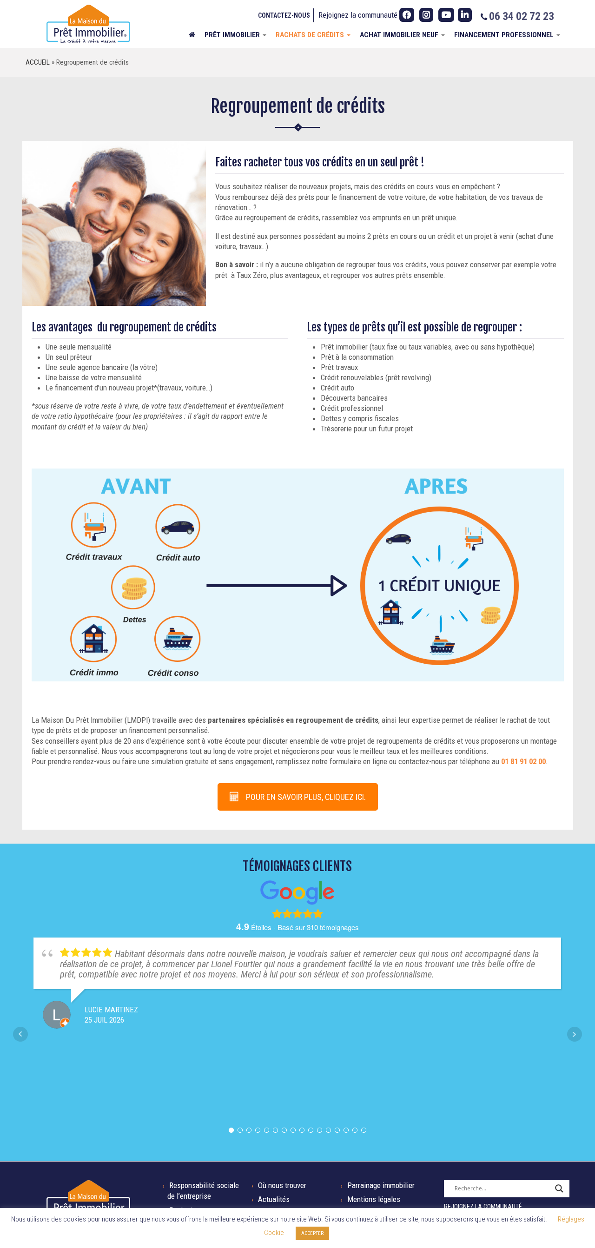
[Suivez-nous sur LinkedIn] (465, 15)
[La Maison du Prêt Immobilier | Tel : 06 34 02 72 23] (88, 24)
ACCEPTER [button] (312, 1233)
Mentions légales (373, 1199)
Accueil (38, 62)
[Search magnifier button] (559, 1188)
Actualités (274, 1199)
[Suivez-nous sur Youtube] (446, 15)
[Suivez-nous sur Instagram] (426, 15)
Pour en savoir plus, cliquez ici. (306, 797)
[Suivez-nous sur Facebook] (406, 15)
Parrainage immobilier (381, 1185)
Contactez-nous (284, 15)
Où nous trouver (282, 1185)
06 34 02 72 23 (521, 16)
